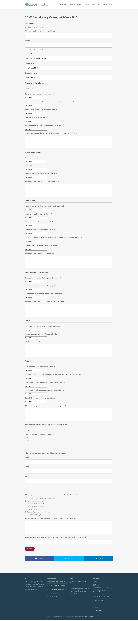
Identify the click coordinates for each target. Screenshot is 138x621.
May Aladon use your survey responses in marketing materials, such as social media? (57, 537)
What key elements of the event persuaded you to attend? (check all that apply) (55, 495)
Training (87, 4)
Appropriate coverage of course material (41, 110)
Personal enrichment (33, 509)
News (99, 4)
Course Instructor (31, 73)
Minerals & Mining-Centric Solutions (57, 589)
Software (72, 4)
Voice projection (31, 158)
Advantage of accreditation (35, 507)
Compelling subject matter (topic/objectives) (41, 498)
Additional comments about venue (37, 342)
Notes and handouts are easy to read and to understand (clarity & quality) (53, 238)
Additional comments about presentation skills (42, 181)
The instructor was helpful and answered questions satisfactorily (49, 102)
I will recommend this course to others (40, 367)
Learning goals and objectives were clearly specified (45, 206)
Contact (105, 4)
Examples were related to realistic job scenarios (43, 294)
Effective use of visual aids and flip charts (41, 174)
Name (27, 457)
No (28, 431)
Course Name (30, 54)
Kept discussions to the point (36, 118)
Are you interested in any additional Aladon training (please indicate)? (51, 519)
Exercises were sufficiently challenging (40, 286)
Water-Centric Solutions (53, 593)
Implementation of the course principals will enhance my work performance (53, 374)
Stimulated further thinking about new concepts (43, 125)
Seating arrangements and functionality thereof (43, 334)
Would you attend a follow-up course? (39, 434)
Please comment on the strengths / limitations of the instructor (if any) (51, 133)
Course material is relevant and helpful (40, 230)
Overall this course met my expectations (40, 398)
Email (27, 41)
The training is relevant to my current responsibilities (45, 390)
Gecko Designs (89, 616)
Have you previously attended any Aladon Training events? (46, 425)
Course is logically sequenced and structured (42, 245)
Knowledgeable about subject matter (39, 94)
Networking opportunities (35, 501)
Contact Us (96, 581)
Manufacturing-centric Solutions (56, 585)
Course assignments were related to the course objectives (47, 222)
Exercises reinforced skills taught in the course (43, 278)
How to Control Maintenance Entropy (78, 582)
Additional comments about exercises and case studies (45, 301)
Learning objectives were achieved (38, 214)
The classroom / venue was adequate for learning (44, 326)
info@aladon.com (101, 592)
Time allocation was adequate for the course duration (45, 382)
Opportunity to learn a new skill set (38, 512)
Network (79, 4)
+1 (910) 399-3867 (101, 590)
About (94, 4)
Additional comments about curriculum (39, 253)
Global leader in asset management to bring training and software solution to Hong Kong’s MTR (80, 590)
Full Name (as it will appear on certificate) (41, 31)
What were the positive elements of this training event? (45, 406)
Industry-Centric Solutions (54, 597)
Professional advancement (35, 504)
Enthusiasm (29, 166)
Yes (28, 428)
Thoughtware (63, 4)
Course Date (29, 63)
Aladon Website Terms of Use (101, 596)
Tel (26, 476)
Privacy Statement (98, 600)
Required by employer (34, 515)
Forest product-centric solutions (56, 581)
